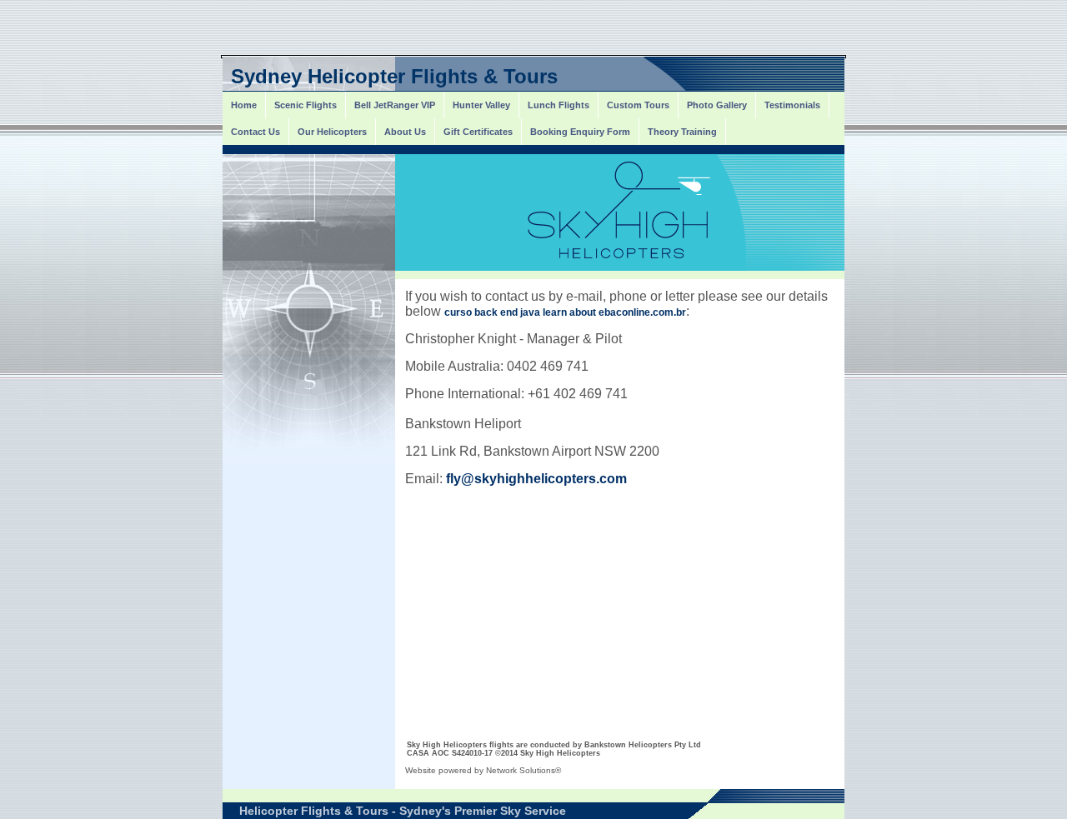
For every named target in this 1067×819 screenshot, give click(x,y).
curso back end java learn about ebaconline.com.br (565, 312)
